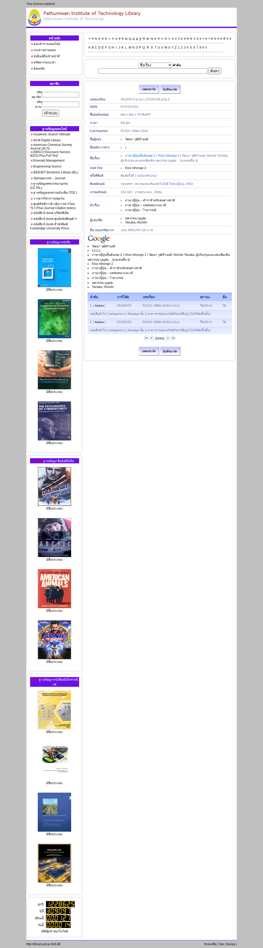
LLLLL (96, 250)
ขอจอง (99, 305)
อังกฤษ (230, 944)
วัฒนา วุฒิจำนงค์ (136, 139)
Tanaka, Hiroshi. (136, 222)
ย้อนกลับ (39, 68)
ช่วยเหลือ (209, 944)
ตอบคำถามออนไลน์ (47, 44)
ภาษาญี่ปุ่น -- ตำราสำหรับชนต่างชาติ (150, 200)
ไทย (221, 944)
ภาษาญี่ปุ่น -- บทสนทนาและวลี (145, 205)
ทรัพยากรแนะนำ (45, 62)
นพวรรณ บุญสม (135, 218)
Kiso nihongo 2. (136, 168)
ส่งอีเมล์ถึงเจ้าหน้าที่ (47, 56)
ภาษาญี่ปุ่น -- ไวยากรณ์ (140, 210)
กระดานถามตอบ (45, 50)
